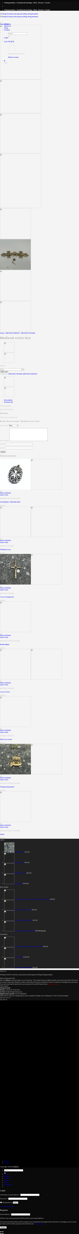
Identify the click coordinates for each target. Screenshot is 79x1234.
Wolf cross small (6, 739)
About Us (7, 1176)
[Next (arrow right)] (3, 1233)
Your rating (4, 425)
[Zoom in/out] (3, 1231)
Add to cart (4, 372)
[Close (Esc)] (1, 1231)
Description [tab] (8, 400)
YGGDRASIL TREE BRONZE (10, 502)
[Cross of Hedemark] (31, 584)
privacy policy (39, 1224)
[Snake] (15, 821)
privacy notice (53, 984)
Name (2, 444)
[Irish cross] (9, 352)
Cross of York (5, 692)
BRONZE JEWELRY (13, 333)
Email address (5, 1214)
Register (3, 1227)
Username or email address (10, 1195)
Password (4, 1198)
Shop (6, 1178)
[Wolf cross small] (15, 726)
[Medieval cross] (31, 536)
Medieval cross (5, 549)
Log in (15, 1202)
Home (2, 333)
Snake (2, 834)
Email (2, 448)
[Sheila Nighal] (15, 631)
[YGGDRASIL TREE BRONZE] (31, 489)
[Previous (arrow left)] (1, 1233)
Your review (4, 440)
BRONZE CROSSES (28, 333)
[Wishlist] (1, 22)
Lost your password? (7, 1206)
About (6, 1161)
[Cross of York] (31, 679)
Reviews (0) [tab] (8, 402)
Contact (7, 1163)
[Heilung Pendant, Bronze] (9, 362)
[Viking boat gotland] (31, 774)
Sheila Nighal (4, 644)
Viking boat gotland (7, 787)
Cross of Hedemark (7, 597)
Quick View (4, 495)
